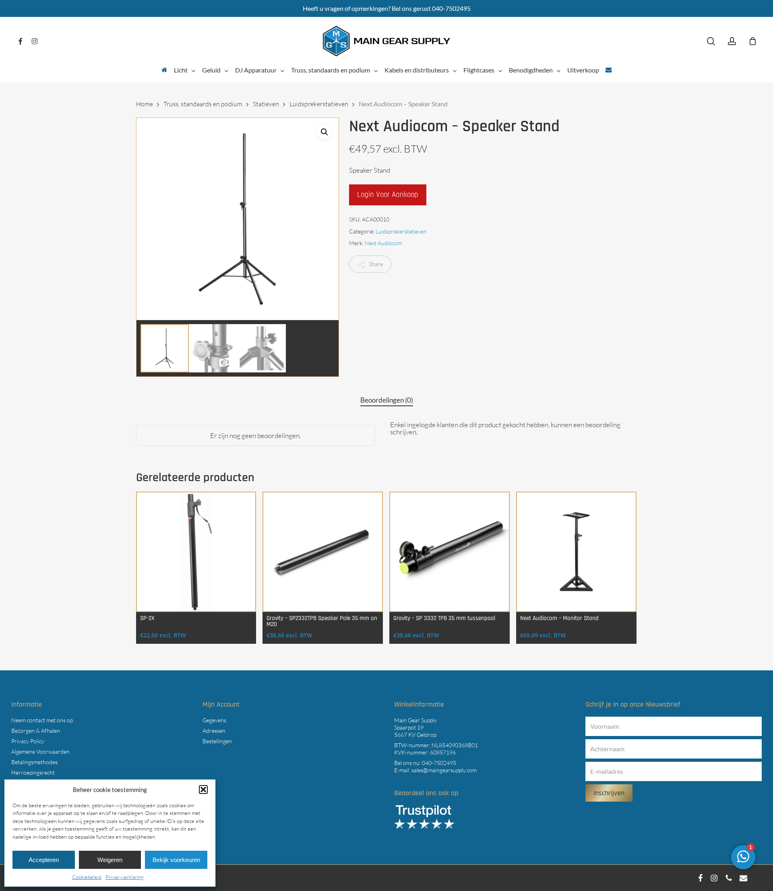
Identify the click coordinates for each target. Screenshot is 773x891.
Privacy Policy (27, 741)
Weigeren (109, 859)
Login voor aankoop (387, 194)
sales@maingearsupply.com (444, 770)
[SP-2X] (196, 552)
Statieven (266, 104)
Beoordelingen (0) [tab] (386, 400)
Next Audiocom (383, 243)
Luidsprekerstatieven (318, 104)
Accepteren (44, 859)
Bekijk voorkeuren (176, 859)
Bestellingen (217, 741)
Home (144, 104)
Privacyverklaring (124, 877)
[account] (732, 41)
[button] (203, 790)
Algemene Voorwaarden (40, 751)
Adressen (214, 730)
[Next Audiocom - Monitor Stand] (576, 552)
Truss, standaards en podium (202, 104)
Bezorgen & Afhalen (35, 730)
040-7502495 (439, 762)
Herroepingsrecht (33, 772)
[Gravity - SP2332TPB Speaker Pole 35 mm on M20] (322, 552)
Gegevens (214, 720)
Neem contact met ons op (42, 720)
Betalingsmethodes (34, 762)
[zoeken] (711, 41)
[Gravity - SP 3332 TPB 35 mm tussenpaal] (449, 552)
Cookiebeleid (86, 877)
